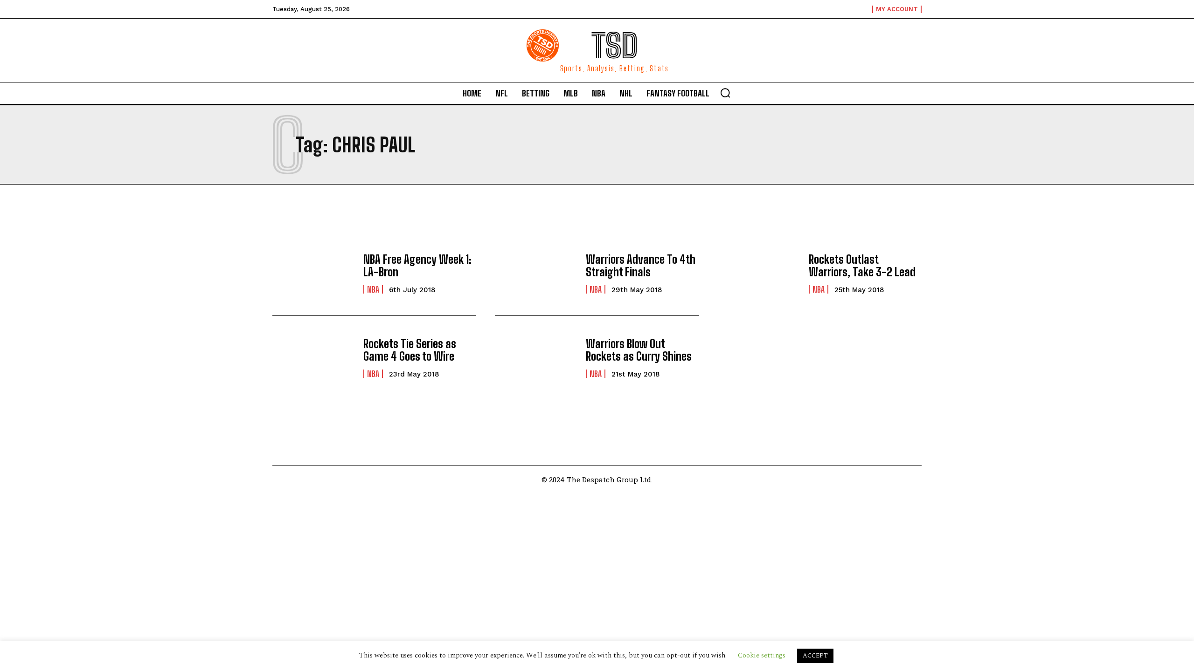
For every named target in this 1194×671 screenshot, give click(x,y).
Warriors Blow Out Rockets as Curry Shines (639, 350)
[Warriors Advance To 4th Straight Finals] (535, 273)
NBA (373, 289)
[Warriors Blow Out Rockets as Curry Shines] (535, 357)
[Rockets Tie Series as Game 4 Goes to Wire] (313, 357)
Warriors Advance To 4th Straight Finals (640, 265)
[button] (725, 93)
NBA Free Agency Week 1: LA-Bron (417, 265)
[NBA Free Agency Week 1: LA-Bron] (313, 273)
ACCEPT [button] (815, 655)
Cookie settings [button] (761, 655)
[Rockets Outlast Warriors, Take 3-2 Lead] (758, 273)
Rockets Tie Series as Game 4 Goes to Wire (409, 350)
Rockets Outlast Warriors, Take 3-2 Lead (862, 265)
